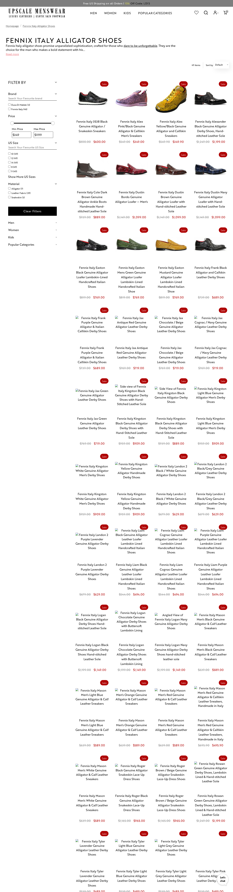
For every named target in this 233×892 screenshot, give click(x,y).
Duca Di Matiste (20, 104)
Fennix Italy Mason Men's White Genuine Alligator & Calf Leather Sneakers (92, 803)
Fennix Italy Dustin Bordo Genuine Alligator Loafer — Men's (131, 197)
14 (14, 162)
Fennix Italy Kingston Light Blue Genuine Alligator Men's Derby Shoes (210, 426)
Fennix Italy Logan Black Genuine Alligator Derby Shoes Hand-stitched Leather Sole (92, 652)
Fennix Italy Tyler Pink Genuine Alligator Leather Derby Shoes (211, 876)
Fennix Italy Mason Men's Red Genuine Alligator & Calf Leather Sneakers (171, 727)
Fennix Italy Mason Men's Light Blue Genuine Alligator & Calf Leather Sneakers (92, 727)
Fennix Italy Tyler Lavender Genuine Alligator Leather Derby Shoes (92, 878)
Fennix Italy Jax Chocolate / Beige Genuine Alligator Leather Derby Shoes (171, 355)
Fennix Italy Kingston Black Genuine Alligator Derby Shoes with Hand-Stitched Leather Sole (132, 428)
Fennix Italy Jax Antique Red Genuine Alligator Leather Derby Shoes (131, 352)
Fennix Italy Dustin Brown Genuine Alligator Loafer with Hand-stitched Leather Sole (171, 201)
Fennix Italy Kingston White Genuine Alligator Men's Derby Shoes (92, 498)
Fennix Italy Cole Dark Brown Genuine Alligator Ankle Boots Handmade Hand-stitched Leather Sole (92, 201)
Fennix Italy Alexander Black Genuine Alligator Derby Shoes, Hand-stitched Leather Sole (211, 129)
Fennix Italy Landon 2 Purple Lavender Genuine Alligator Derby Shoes (92, 572)
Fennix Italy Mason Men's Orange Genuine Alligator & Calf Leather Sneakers (131, 727)
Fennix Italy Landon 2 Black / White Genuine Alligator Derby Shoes (171, 498)
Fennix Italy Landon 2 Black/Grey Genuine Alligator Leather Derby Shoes (211, 501)
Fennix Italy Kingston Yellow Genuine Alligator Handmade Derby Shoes (131, 501)
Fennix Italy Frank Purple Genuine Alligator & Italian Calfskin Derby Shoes (92, 355)
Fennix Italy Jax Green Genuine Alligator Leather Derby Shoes (92, 423)
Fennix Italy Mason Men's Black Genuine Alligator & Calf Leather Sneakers (211, 652)
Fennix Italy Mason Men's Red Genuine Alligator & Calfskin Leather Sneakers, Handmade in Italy (211, 729)
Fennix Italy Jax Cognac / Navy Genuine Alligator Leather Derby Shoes (211, 355)
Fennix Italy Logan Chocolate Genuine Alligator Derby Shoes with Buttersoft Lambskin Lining (131, 654)
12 (14, 158)
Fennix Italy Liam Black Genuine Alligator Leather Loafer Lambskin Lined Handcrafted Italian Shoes (131, 576)
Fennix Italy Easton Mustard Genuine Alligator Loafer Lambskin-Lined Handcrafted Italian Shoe (171, 279)
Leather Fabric (21, 193)
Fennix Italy (19, 109)
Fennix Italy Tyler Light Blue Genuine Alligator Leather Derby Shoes (131, 876)
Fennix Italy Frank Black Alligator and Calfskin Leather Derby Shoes (211, 272)
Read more (12, 54)
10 (14, 153)
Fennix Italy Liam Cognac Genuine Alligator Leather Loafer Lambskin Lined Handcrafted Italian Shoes (171, 576)
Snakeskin (18, 197)
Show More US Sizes (21, 177)
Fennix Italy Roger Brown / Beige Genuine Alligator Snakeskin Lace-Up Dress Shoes (171, 803)
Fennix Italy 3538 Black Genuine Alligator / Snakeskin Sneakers (92, 126)
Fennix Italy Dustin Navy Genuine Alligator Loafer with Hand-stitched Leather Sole (210, 199)
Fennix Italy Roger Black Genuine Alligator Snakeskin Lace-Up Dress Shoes (131, 803)
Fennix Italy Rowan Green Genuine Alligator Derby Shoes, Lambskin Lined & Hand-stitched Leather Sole (210, 805)
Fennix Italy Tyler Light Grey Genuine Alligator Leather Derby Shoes (171, 876)
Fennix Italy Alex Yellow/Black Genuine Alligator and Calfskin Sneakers (171, 129)
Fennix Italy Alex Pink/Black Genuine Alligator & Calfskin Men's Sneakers (131, 129)
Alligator (17, 188)
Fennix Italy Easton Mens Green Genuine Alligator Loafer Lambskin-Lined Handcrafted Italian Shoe (131, 279)
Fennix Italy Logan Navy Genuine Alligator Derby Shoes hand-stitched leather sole (171, 652)
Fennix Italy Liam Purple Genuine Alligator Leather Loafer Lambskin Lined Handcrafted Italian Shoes (210, 576)
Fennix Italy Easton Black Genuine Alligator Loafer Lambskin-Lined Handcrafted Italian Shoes (92, 277)
